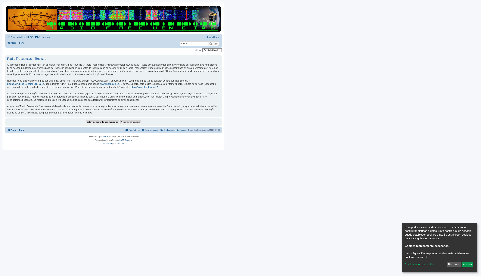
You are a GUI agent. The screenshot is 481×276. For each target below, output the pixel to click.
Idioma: (198, 50)
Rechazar (454, 264)
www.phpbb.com (108, 84)
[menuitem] (30, 37)
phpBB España (125, 140)
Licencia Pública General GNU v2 (24, 84)
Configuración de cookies (420, 264)
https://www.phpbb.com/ (143, 87)
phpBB (106, 137)
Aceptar (467, 264)
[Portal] (113, 19)
